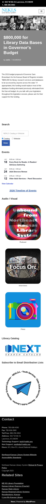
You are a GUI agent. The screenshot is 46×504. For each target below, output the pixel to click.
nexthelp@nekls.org (22, 444)
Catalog (6, 139)
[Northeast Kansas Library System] (9, 11)
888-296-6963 (9, 5)
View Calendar (7, 183)
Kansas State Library (10, 489)
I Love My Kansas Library (12, 497)
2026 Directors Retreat (18, 171)
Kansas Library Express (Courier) (15, 486)
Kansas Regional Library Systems (16, 492)
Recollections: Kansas (11, 495)
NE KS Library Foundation (12, 483)
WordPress (30, 502)
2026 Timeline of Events (23, 190)
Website (16, 139)
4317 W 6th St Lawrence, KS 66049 (19, 2)
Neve (13, 502)
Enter (6, 143)
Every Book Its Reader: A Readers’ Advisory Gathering (23, 163)
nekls (8, 60)
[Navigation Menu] (41, 11)
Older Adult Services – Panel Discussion (25, 178)
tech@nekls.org (26, 442)
